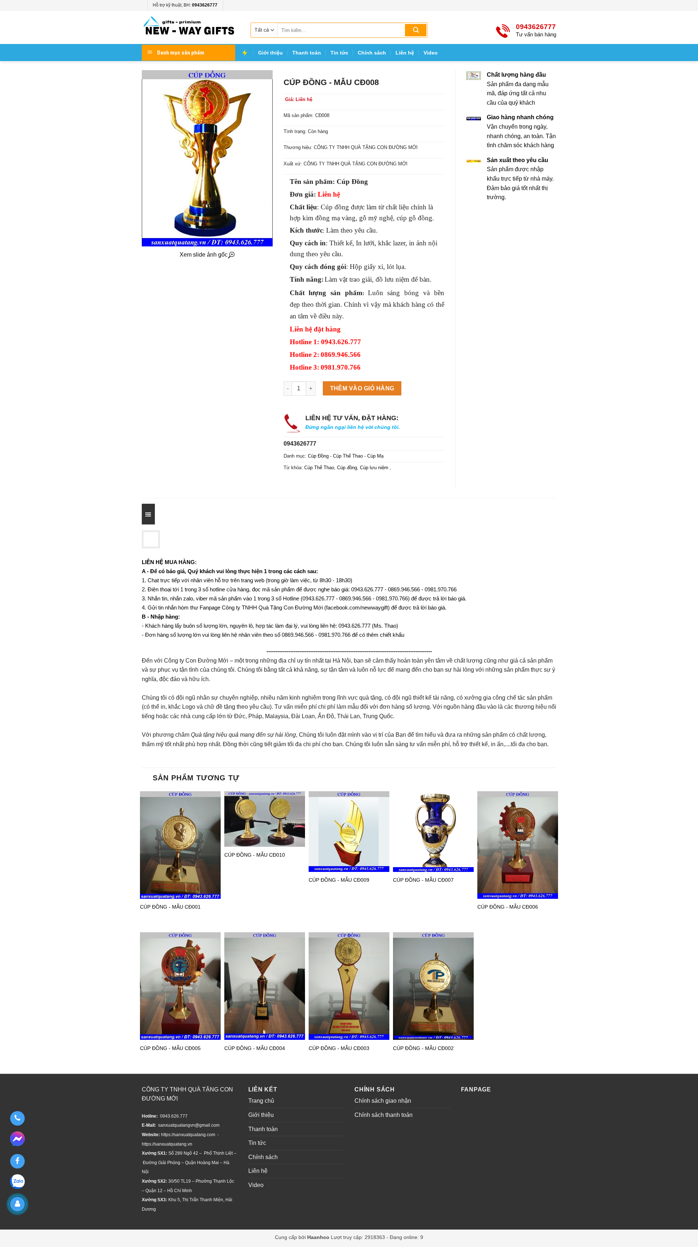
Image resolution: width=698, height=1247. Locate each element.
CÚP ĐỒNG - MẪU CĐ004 (254, 1048)
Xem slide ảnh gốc (204, 255)
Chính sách (372, 53)
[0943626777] (17, 1118)
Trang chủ (261, 1101)
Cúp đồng (347, 467)
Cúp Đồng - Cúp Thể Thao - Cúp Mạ (346, 456)
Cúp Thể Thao (319, 467)
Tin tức (339, 53)
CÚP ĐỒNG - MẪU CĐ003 (339, 1048)
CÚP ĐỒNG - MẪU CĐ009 (339, 880)
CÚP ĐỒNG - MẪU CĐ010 (254, 855)
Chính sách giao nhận (382, 1101)
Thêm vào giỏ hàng (362, 388)
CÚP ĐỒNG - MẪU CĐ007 (423, 880)
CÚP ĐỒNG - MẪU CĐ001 (170, 907)
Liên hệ (405, 53)
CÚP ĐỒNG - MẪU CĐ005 (170, 1048)
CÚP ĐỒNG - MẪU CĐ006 (507, 907)
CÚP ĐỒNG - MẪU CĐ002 (423, 1048)
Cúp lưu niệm (375, 467)
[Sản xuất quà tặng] (189, 27)
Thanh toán (306, 53)
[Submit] (416, 30)
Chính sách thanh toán (383, 1115)
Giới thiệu (270, 53)
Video (431, 53)
